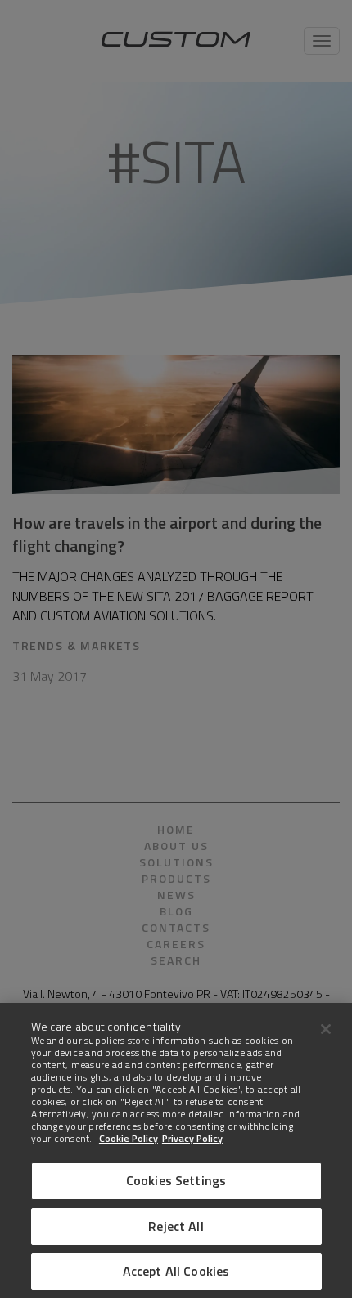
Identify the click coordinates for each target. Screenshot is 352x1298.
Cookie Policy (128, 1138)
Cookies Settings (176, 1180)
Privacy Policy (192, 1138)
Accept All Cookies (176, 1271)
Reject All (176, 1226)
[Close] (326, 1029)
